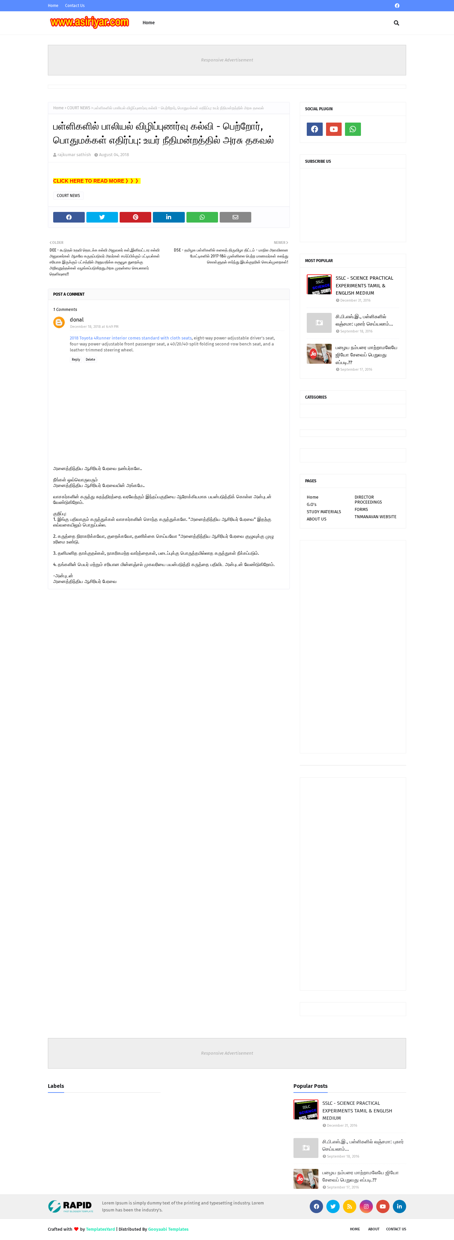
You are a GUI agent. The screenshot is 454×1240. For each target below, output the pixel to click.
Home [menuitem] (149, 23)
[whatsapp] (353, 129)
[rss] (349, 1206)
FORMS (361, 509)
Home (53, 5)
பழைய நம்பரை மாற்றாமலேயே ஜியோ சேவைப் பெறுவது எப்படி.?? (366, 354)
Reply (76, 360)
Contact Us (75, 5)
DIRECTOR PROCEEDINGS (368, 500)
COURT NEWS (78, 108)
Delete (90, 360)
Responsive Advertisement (227, 59)
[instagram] (366, 1206)
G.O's (311, 504)
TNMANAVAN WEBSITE (376, 516)
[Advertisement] (353, 646)
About (374, 1229)
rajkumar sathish (74, 154)
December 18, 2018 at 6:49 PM (94, 327)
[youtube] (334, 129)
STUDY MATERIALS (324, 511)
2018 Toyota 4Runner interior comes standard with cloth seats (131, 337)
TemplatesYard (100, 1229)
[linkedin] (399, 1206)
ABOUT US (316, 519)
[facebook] (397, 6)
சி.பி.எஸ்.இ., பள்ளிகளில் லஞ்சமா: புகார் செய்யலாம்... (364, 320)
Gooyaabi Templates (168, 1229)
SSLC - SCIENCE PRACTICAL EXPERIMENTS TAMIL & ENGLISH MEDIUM (364, 285)
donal (77, 320)
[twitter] (333, 1206)
